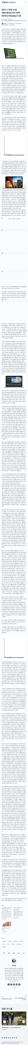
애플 (4, 946)
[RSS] (12, 1037)
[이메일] (16, 1037)
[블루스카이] (19, 953)
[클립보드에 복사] (23, 953)
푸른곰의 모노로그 (9, 2)
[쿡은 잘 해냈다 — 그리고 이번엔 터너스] (14, 1018)
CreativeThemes (15, 1043)
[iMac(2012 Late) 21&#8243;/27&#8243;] (7, 924)
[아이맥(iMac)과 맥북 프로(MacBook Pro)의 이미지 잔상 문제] (7, 913)
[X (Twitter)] (9, 953)
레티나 (21, 941)
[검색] (25, 2)
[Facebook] (4, 953)
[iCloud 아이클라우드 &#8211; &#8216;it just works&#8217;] (19, 913)
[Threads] (14, 953)
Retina (15, 941)
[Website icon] (11, 984)
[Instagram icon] (17, 984)
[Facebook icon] (9, 984)
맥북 (13, 944)
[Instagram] (6, 1037)
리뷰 (4, 944)
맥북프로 (19, 944)
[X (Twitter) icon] (14, 984)
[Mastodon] (10, 1037)
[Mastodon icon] (19, 984)
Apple (4, 24)
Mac (7, 24)
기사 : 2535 (14, 987)
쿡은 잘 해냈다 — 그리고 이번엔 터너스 (11, 1027)
